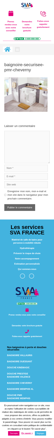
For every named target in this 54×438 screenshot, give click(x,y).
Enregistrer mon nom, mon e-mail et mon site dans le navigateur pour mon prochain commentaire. (27, 195)
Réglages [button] (40, 433)
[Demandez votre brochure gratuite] (27, 321)
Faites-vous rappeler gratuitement (27, 336)
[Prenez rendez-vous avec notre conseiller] (27, 310)
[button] (17, 49)
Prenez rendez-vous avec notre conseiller (27, 315)
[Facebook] (22, 276)
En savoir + (27, 433)
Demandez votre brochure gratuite (27, 326)
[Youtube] (31, 276)
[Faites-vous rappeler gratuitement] (27, 331)
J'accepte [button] (14, 433)
